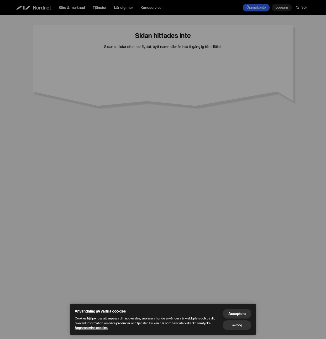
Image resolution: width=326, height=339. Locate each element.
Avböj (237, 325)
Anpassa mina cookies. (91, 328)
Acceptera (237, 313)
